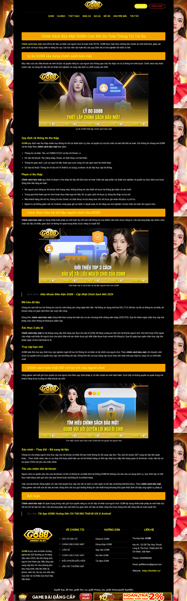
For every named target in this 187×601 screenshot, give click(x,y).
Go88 (51, 16)
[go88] (93, 6)
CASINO (61, 16)
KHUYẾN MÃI (120, 16)
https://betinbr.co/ (151, 570)
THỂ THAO (74, 16)
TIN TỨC (134, 16)
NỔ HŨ (107, 16)
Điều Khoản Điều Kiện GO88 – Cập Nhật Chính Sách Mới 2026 (76, 294)
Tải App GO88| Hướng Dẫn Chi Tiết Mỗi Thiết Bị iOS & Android (74, 513)
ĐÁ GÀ (97, 16)
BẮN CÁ (87, 16)
